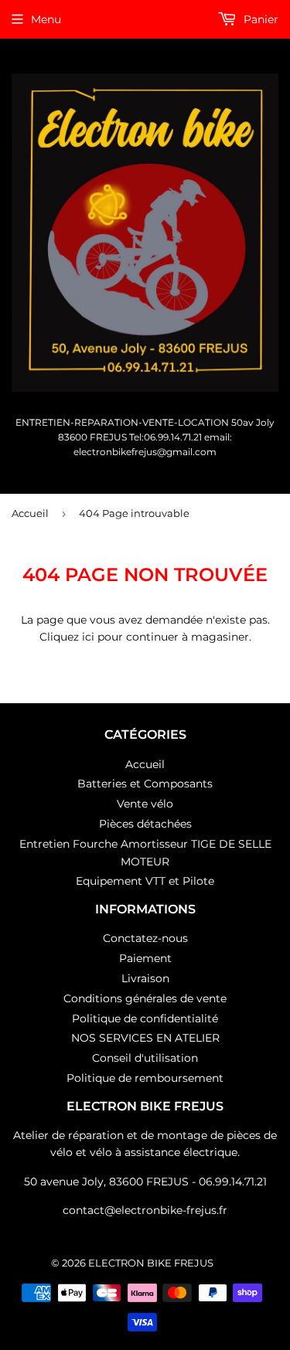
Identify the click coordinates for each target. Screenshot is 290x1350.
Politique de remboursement (145, 1078)
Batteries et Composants (145, 784)
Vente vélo (145, 804)
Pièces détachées (145, 824)
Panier (259, 19)
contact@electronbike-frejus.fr (145, 1210)
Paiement (145, 958)
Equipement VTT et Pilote (145, 881)
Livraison (145, 978)
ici (88, 637)
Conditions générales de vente (145, 998)
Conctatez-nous (145, 938)
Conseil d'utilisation (145, 1058)
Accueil (30, 513)
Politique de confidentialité (145, 1018)
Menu (46, 19)
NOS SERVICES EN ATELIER (145, 1038)
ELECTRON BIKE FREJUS (150, 1262)
